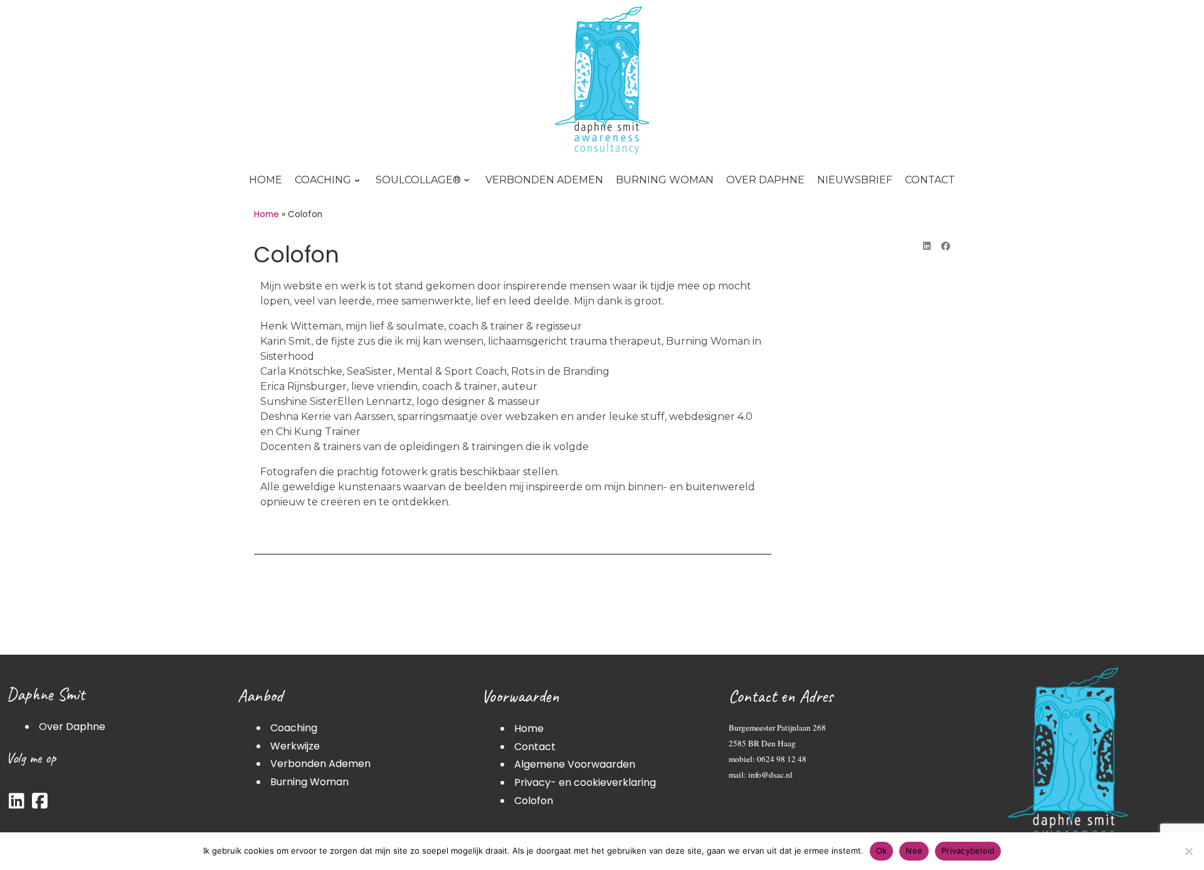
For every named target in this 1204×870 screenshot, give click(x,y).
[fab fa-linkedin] (16, 804)
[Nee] (1188, 851)
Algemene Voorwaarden (574, 764)
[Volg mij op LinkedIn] (927, 247)
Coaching (293, 728)
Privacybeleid (968, 851)
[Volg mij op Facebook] (945, 247)
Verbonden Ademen (320, 763)
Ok (881, 851)
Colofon (533, 800)
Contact (535, 746)
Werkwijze (295, 746)
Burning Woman (309, 782)
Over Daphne (72, 726)
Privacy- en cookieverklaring (585, 782)
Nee (914, 851)
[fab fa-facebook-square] (40, 804)
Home (266, 214)
